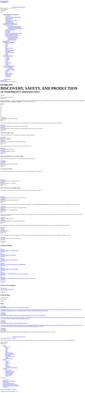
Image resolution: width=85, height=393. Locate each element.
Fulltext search (3, 8)
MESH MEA (8, 30)
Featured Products (6, 24)
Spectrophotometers (9, 25)
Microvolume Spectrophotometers (14, 27)
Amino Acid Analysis (9, 22)
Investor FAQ (8, 375)
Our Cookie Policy (71, 340)
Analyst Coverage (9, 73)
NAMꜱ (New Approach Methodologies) (13, 17)
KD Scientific (8, 51)
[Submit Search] (1, 12)
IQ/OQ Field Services (12, 39)
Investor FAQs (8, 74)
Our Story (7, 57)
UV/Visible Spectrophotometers (14, 26)
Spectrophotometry (9, 21)
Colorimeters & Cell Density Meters (15, 28)
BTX (6, 44)
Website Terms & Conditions (8, 381)
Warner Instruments (9, 358)
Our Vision (7, 58)
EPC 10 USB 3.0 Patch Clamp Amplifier (13, 33)
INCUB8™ (7, 32)
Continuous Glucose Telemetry (11, 20)
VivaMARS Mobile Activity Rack (12, 35)
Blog (6, 364)
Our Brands (5, 42)
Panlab (6, 53)
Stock (6, 72)
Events (6, 63)
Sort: (1, 10)
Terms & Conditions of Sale (8, 383)
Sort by (2, 9)
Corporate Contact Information (11, 367)
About (4, 359)
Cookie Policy (6, 382)
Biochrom (7, 43)
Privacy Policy (6, 380)
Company (7, 360)
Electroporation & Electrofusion (11, 36)
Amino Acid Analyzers (9, 29)
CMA (6, 45)
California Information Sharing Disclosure (11, 385)
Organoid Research (9, 18)
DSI (6, 46)
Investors (5, 66)
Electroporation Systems (12, 37)
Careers (6, 61)
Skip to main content (4, 1)
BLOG (6, 60)
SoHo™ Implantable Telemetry (11, 34)
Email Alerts (7, 76)
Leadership (7, 59)
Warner (6, 54)
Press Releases (8, 62)
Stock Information (9, 373)
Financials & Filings (9, 372)
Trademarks (5, 386)
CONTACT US (8, 75)
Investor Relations (9, 67)
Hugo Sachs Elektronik (10, 50)
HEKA (6, 49)
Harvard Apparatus (9, 48)
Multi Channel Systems (10, 52)
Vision (6, 362)
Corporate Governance (9, 69)
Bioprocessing (8, 19)
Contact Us (7, 65)
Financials (7, 70)
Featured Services (6, 41)
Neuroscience (8, 15)
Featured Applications (7, 14)
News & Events (11, 68)
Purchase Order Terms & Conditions (10, 384)
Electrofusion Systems (12, 38)
